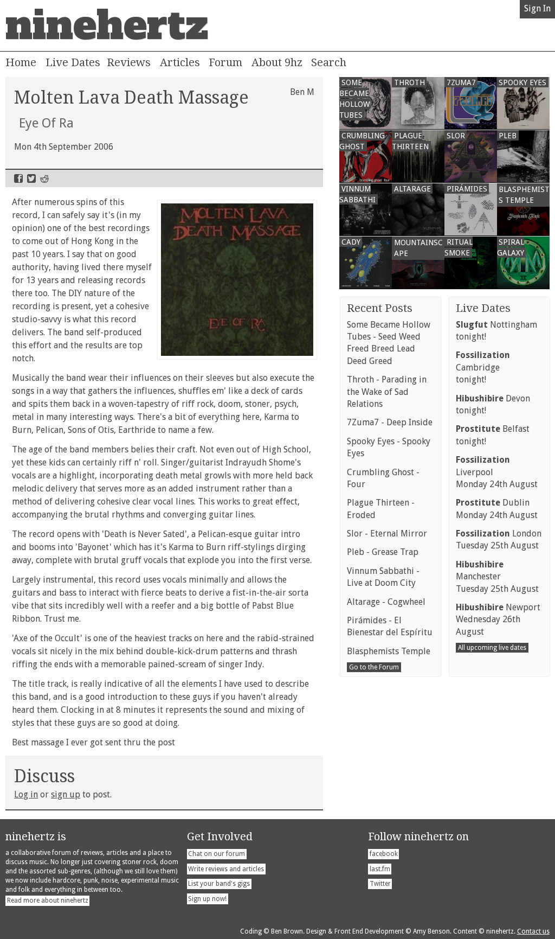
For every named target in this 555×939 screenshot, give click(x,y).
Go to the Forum (374, 667)
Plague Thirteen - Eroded (381, 508)
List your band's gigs (219, 883)
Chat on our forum (216, 854)
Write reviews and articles (226, 869)
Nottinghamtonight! (496, 331)
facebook (384, 854)
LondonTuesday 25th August (498, 539)
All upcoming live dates (492, 647)
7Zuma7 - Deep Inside (390, 422)
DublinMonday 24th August (497, 508)
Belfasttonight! (493, 435)
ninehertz (106, 25)
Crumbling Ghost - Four (383, 478)
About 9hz (276, 62)
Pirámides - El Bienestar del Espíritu (390, 626)
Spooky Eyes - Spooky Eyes (388, 447)
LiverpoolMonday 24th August (497, 472)
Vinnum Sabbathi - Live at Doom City (383, 577)
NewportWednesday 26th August (498, 619)
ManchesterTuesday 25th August (497, 576)
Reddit (44, 178)
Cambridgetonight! (483, 367)
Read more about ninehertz (47, 900)
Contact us (533, 931)
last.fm (380, 869)
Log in (26, 794)
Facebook (18, 178)
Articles (180, 62)
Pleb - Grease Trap (382, 552)
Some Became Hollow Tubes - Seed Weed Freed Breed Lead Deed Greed (388, 343)
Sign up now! (207, 899)
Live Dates (73, 62)
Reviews (129, 62)
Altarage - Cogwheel (386, 602)
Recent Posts (379, 308)
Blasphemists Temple (388, 651)
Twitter (31, 178)
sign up (65, 794)
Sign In (537, 8)
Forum (225, 62)
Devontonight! (493, 404)
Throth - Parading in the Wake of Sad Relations (387, 391)
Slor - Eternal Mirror (387, 533)
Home (20, 62)
